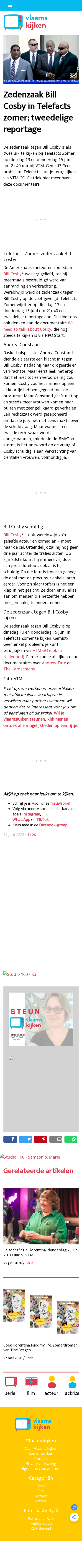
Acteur (41, 1496)
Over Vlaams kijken (41, 1448)
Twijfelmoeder (41, 1523)
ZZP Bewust (41, 1528)
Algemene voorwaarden (41, 1468)
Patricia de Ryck (41, 1518)
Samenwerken (41, 1453)
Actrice (41, 1501)
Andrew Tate (54, 662)
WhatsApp (21, 819)
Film (41, 1490)
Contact (41, 1458)
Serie (41, 1485)
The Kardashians (19, 669)
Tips (31, 834)
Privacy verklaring (41, 1463)
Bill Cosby (12, 273)
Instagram (31, 814)
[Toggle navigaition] (8, 4)
